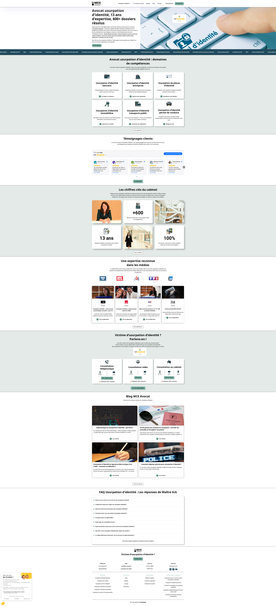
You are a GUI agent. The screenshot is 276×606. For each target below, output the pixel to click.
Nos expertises (138, 130)
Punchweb (143, 602)
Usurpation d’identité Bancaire (102, 578)
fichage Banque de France (110, 34)
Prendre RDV (179, 3)
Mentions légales (149, 578)
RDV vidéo (138, 377)
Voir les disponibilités (138, 388)
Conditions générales (149, 581)
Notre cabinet (96, 45)
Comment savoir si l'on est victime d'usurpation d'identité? (173, 578)
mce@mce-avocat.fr (126, 566)
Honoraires (126, 586)
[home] (96, 4)
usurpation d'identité (98, 28)
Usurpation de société (102, 581)
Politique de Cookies (150, 583)
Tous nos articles (138, 484)
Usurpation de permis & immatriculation (102, 592)
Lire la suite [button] (97, 172)
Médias (126, 581)
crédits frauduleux (96, 35)
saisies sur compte (106, 35)
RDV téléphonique (107, 378)
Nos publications (138, 326)
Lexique (126, 583)
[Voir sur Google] (95, 162)
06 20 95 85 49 (169, 3)
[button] (124, 4)
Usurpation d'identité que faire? (173, 582)
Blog (126, 578)
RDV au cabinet (169, 377)
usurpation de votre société (106, 37)
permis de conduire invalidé (119, 35)
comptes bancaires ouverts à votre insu (127, 34)
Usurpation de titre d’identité (103, 583)
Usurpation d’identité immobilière (102, 589)
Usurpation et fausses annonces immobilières (173, 595)
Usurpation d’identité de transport (102, 586)
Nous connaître (138, 252)
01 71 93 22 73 (102, 566)
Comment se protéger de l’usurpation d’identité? (173, 586)
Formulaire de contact (126, 568)
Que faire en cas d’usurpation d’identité (102, 40)
